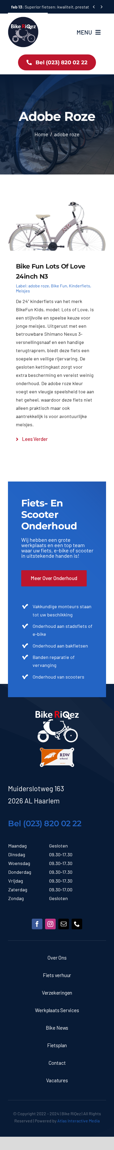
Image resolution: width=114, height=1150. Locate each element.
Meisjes (23, 290)
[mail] (63, 924)
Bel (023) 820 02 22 (44, 823)
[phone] (77, 924)
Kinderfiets (79, 285)
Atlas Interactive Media (78, 1120)
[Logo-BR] (57, 713)
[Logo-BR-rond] (23, 19)
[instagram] (50, 924)
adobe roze (38, 285)
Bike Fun (59, 285)
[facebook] (37, 924)
